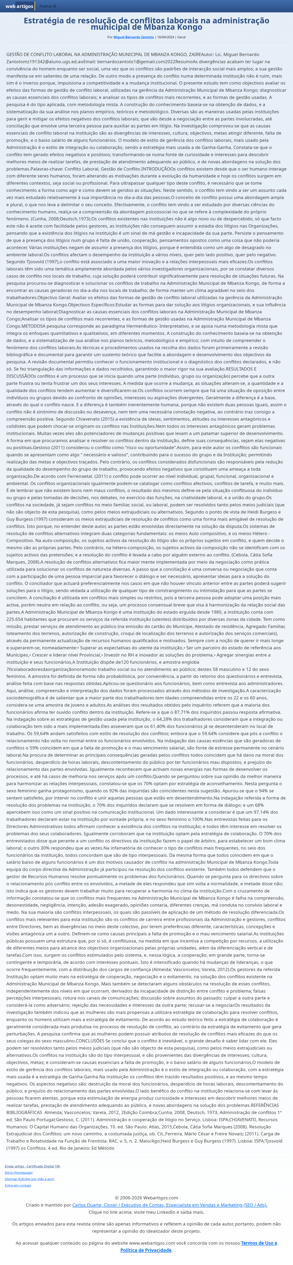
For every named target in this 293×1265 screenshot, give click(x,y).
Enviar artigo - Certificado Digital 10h (32, 1166)
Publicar (46, 6)
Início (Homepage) (18, 1172)
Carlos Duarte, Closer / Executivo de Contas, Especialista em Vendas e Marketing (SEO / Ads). (169, 1205)
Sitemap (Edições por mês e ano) (29, 1179)
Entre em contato (18, 1185)
